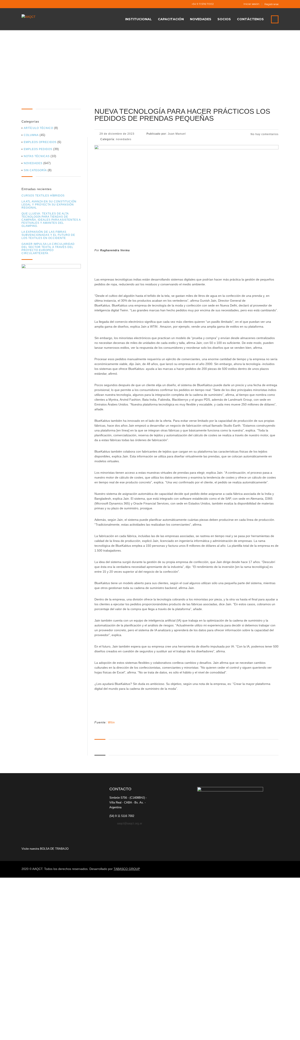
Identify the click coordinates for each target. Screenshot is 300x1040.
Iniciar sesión (251, 4)
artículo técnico (38, 128)
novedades (33, 163)
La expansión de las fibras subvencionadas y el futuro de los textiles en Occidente (48, 235)
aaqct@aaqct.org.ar (129, 823)
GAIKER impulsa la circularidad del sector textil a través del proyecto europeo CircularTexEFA (48, 248)
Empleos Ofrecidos (40, 142)
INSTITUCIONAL (138, 19)
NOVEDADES (200, 19)
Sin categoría (35, 170)
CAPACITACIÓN (171, 19)
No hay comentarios (264, 134)
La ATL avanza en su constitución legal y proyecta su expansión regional (49, 204)
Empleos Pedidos (38, 149)
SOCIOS (224, 19)
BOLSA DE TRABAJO (54, 848)
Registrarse (271, 4)
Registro (24, 1032)
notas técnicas (37, 156)
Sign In (36, 1032)
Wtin (111, 722)
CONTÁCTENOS (250, 19)
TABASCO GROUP (127, 869)
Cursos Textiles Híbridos (43, 195)
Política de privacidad (131, 984)
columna (31, 135)
